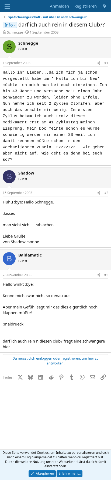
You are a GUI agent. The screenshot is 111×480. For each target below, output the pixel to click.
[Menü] (7, 6)
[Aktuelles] (104, 6)
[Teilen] (98, 63)
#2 (106, 192)
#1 (106, 63)
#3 (106, 275)
